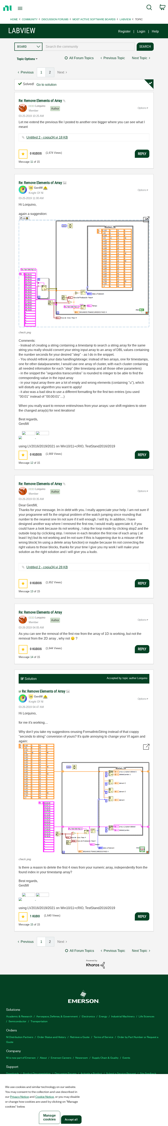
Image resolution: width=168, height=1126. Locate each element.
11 (31, 161)
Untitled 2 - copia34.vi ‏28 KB (47, 567)
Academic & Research (19, 1016)
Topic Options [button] (26, 59)
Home (14, 19)
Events (126, 1057)
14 (31, 657)
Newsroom (81, 1057)
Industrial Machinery (123, 1016)
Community (29, 19)
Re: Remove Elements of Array (41, 100)
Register (124, 31)
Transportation (39, 1021)
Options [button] (142, 108)
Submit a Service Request (121, 1073)
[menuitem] (149, 8)
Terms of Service (103, 1037)
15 (31, 924)
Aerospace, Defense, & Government (57, 1016)
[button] (23, 154)
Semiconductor (17, 1021)
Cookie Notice (44, 1096)
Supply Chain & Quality (105, 1057)
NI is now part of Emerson (21, 1057)
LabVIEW (125, 19)
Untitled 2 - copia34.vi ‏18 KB (47, 137)
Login (141, 31)
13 (31, 591)
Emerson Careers (61, 1057)
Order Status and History (51, 1037)
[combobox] (88, 47)
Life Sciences (146, 1016)
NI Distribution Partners (19, 1037)
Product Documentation (37, 1073)
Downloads (12, 1073)
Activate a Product (91, 1073)
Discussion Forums (55, 19)
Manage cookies (49, 1117)
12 (31, 462)
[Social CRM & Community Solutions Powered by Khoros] (95, 964)
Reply (142, 154)
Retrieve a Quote (80, 1037)
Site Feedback (148, 1073)
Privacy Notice (19, 1096)
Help (155, 31)
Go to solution (46, 84)
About (43, 1057)
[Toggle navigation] (25, 8)
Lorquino (142, 678)
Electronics (88, 1016)
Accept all (71, 1119)
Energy (103, 1016)
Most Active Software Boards (94, 19)
